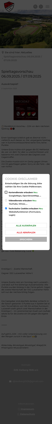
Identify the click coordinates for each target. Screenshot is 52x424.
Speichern (26, 239)
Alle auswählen (26, 225)
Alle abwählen (26, 232)
